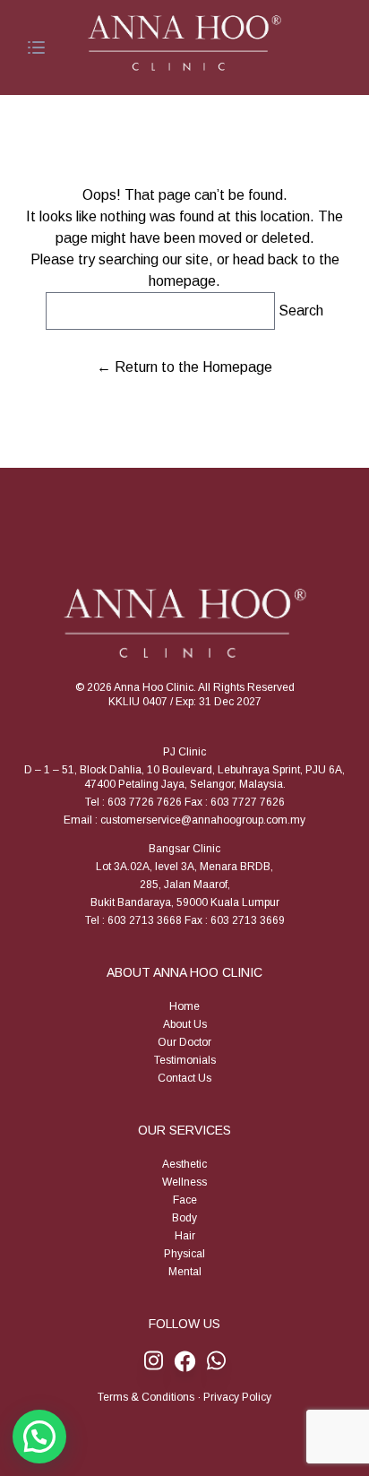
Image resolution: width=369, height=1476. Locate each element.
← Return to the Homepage (184, 367)
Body (184, 1218)
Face (185, 1200)
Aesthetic (184, 1164)
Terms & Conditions (146, 1397)
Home (184, 1006)
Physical (184, 1253)
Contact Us (184, 1078)
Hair (185, 1236)
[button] (39, 1436)
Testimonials (185, 1060)
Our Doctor (184, 1042)
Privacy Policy (237, 1397)
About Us (185, 1024)
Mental (185, 1271)
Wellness (184, 1182)
